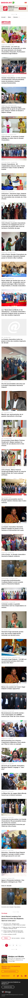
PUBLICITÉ (13, 14)
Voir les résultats (16, 938)
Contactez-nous (8, 987)
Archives (23, 938)
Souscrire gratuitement (10, 971)
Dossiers (15, 17)
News (9, 17)
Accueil (3, 17)
